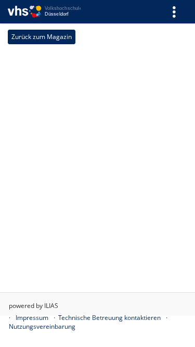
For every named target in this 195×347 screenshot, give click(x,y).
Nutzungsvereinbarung (42, 326)
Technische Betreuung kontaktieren (109, 317)
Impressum (32, 317)
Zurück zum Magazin (41, 36)
